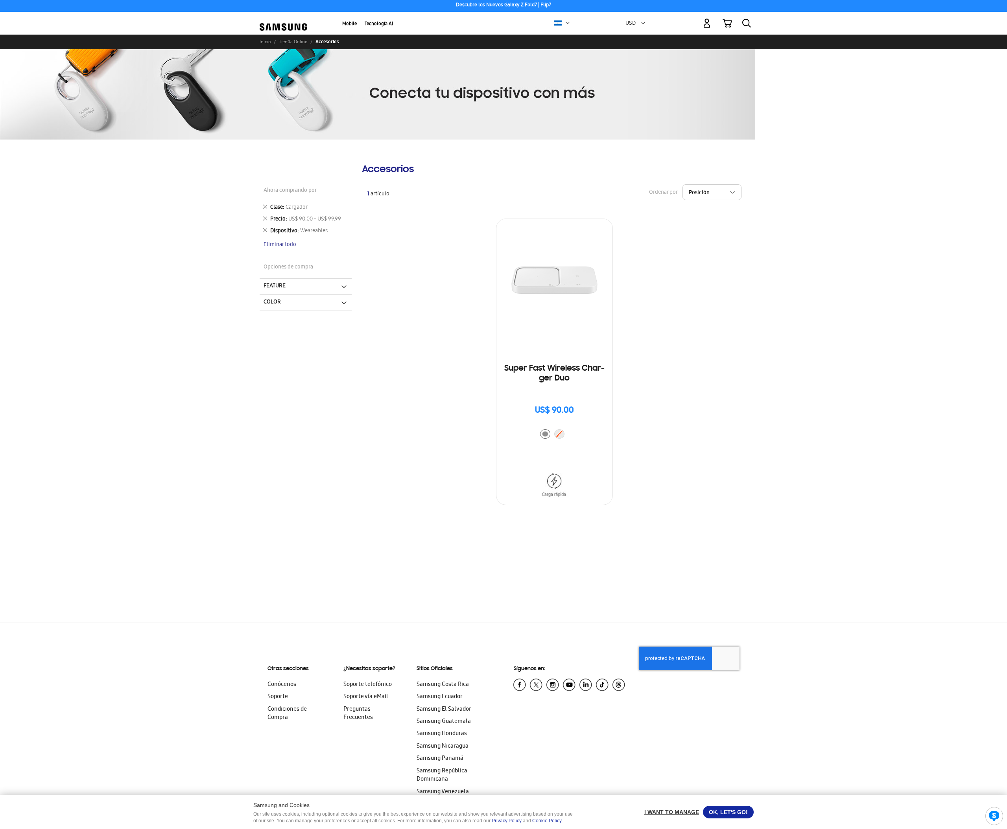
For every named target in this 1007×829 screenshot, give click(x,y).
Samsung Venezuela (443, 792)
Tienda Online (293, 42)
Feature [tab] (275, 286)
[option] (545, 434)
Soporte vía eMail (365, 697)
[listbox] (554, 435)
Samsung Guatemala (444, 721)
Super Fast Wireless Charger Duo (554, 373)
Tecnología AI (379, 24)
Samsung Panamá (440, 758)
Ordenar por (663, 192)
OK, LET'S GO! (728, 812)
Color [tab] (272, 302)
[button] (568, 23)
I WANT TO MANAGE (671, 812)
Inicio (265, 42)
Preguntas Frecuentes (358, 713)
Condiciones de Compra (287, 713)
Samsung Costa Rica (443, 684)
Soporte (277, 697)
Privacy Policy (507, 820)
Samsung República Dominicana (442, 775)
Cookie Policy (547, 820)
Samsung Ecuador (440, 697)
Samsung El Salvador (444, 709)
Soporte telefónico (367, 684)
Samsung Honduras (442, 734)
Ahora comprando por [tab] (290, 190)
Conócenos (281, 684)
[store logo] (283, 19)
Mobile (349, 24)
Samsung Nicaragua (442, 746)
